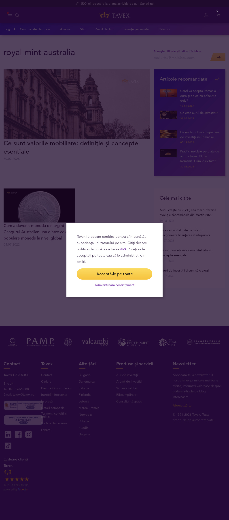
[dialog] (114, 260)
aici (123, 249)
